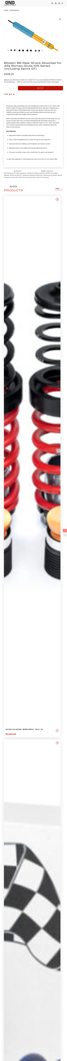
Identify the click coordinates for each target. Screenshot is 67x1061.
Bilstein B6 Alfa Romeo (36, 175)
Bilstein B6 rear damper (50, 175)
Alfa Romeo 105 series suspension (17, 173)
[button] (62, 3)
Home (6, 10)
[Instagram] (13, 94)
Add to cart (40, 88)
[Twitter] (11, 94)
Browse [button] (58, 189)
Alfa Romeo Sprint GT (16, 175)
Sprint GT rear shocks (42, 177)
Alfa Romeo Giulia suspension (36, 173)
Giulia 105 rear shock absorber (27, 177)
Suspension (14, 10)
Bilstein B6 (26, 175)
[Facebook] (9, 94)
